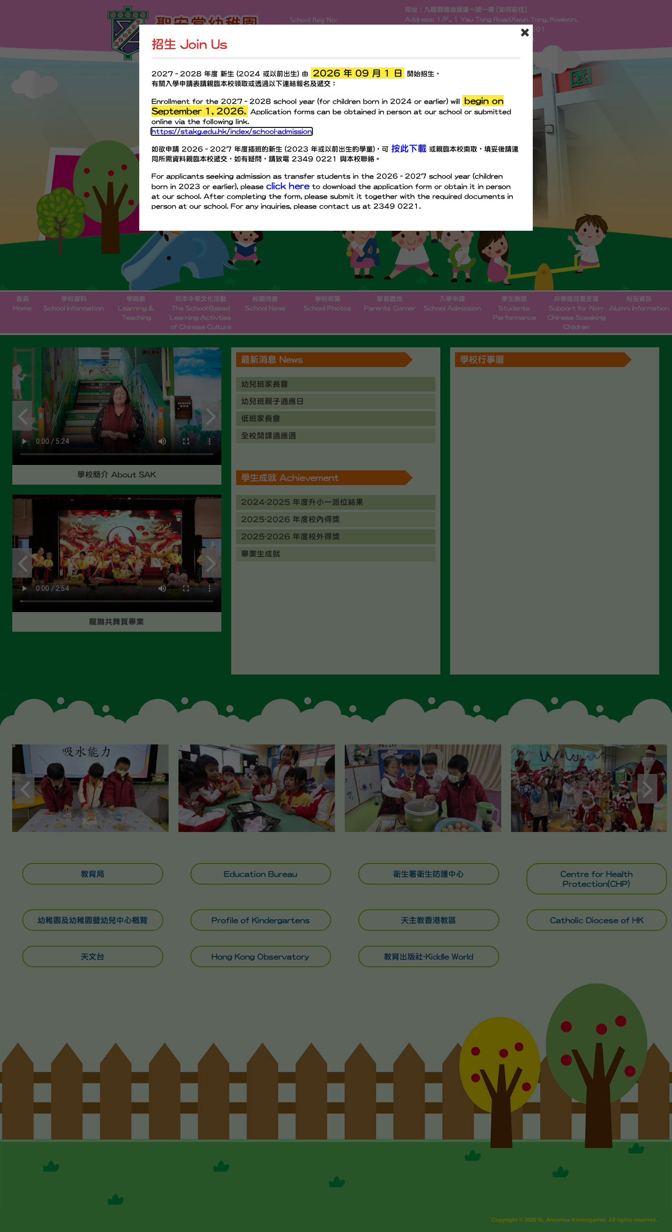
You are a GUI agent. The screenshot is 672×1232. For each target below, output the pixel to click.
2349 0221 (314, 158)
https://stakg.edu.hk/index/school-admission (232, 131)
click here (287, 185)
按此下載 (409, 148)
